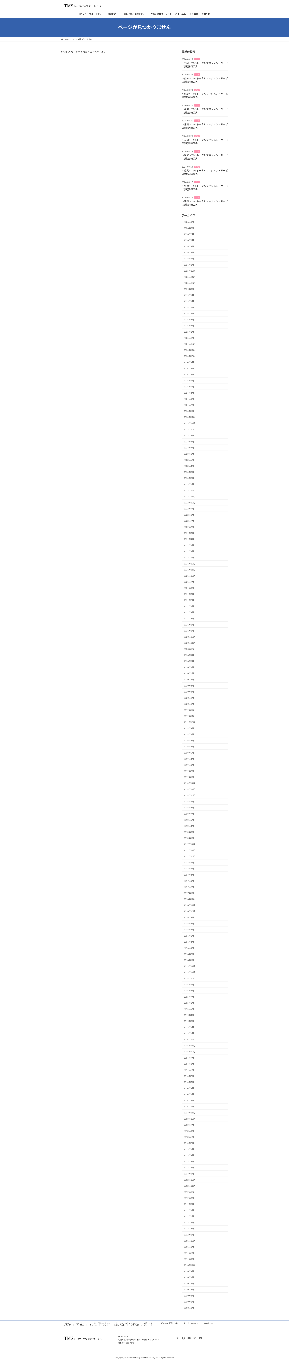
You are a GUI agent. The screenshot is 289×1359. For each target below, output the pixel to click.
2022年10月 (189, 502)
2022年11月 (189, 496)
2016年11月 (189, 905)
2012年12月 (189, 1180)
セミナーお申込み (191, 1323)
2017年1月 (189, 893)
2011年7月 (189, 1253)
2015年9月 (189, 984)
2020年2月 (189, 698)
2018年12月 (189, 783)
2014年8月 (189, 1064)
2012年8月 (189, 1204)
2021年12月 (189, 563)
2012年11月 (189, 1186)
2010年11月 (189, 1265)
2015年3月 (189, 1021)
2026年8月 (189, 222)
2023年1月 (189, 484)
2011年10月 (189, 1241)
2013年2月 (189, 1167)
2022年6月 (189, 527)
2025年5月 (189, 313)
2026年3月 (189, 252)
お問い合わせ (119, 1325)
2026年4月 (189, 246)
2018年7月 (189, 813)
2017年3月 (189, 881)
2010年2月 (189, 1302)
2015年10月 (189, 978)
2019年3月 (189, 765)
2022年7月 (189, 521)
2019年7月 (189, 740)
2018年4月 (189, 826)
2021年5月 (189, 606)
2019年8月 (189, 734)
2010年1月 (189, 1308)
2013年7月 (189, 1137)
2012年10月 (189, 1192)
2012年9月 (189, 1198)
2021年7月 (189, 594)
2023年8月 (189, 441)
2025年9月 (189, 289)
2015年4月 (189, 1015)
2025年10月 (189, 283)
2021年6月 (189, 600)
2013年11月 (189, 1112)
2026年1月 (189, 264)
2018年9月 (189, 801)
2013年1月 (189, 1173)
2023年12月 (189, 417)
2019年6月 (189, 746)
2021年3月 (189, 618)
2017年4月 (189, 874)
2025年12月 (189, 270)
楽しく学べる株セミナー (104, 1323)
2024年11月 (189, 350)
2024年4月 (189, 392)
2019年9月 (189, 728)
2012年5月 (189, 1222)
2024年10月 (189, 356)
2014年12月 (189, 1039)
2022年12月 (189, 490)
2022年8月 (189, 515)
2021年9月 (189, 582)
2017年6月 (189, 868)
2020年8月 (189, 661)
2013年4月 (189, 1155)
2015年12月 (189, 966)
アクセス (93, 1325)
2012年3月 (189, 1228)
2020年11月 (189, 643)
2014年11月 (189, 1045)
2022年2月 (189, 551)
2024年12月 (189, 344)
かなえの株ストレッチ (129, 1323)
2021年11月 (189, 569)
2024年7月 (189, 374)
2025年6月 (189, 307)
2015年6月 (189, 1003)
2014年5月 (189, 1082)
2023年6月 (189, 453)
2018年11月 (189, 789)
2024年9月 (189, 362)
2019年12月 (189, 710)
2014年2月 (189, 1100)
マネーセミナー (81, 1323)
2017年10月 (189, 856)
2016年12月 (189, 899)
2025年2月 (189, 331)
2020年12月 (189, 637)
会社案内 (80, 1325)
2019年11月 (189, 716)
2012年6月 (189, 1216)
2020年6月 (189, 673)
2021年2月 (189, 624)
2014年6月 (189, 1076)
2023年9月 (189, 435)
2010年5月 (189, 1283)
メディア (67, 1325)
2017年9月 (189, 862)
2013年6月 (189, 1143)
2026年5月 (189, 240)
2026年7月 (189, 228)
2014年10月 (189, 1051)
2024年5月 (189, 386)
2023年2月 (189, 478)
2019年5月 (189, 752)
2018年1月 (189, 838)
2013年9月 (189, 1125)
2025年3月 (189, 325)
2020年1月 (189, 704)
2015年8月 (189, 990)
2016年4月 (189, 942)
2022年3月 (189, 545)
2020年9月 (189, 655)
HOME (66, 1323)
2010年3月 (189, 1295)
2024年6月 (189, 380)
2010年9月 (189, 1271)
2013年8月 (189, 1131)
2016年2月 (189, 954)
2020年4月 (189, 685)
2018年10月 (189, 795)
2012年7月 (189, 1210)
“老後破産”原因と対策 (169, 1323)
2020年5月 (189, 679)
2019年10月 (189, 722)
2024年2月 (189, 405)
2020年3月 (189, 691)
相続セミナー (148, 1323)
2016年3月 (189, 948)
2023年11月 (189, 423)
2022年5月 (189, 533)
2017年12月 (189, 844)
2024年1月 (189, 411)
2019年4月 (189, 759)
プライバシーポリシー (140, 1325)
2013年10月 (189, 1118)
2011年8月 (189, 1247)
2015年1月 (189, 1033)
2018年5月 (189, 820)
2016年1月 (189, 960)
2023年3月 (189, 472)
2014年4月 (189, 1088)
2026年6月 (189, 234)
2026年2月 (189, 258)
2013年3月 (189, 1161)
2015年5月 (189, 1009)
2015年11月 (189, 972)
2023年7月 (189, 447)
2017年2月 (189, 887)
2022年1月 (189, 557)
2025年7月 (189, 301)
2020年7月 (189, 667)
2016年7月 (189, 929)
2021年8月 (189, 588)
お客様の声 (208, 1323)
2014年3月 (189, 1094)
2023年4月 (189, 466)
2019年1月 (189, 777)
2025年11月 (189, 277)
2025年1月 (189, 338)
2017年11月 (189, 850)
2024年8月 (189, 368)
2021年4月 (189, 612)
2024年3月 (189, 399)
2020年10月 (189, 649)
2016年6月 (189, 935)
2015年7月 (189, 996)
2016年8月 (189, 923)
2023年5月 (189, 460)
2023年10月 (189, 429)
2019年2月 (189, 771)
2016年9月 (189, 917)
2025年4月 (189, 319)
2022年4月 (189, 539)
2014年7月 (189, 1070)
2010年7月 (189, 1277)
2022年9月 (189, 508)
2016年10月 (189, 911)
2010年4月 (189, 1289)
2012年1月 (189, 1234)
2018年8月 (189, 807)
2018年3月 (189, 832)
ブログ (197, 59)
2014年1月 (189, 1106)
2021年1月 (189, 630)
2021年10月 (189, 576)
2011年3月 (189, 1259)
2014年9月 (189, 1057)
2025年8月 (189, 295)
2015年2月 (189, 1027)
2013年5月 (189, 1149)
